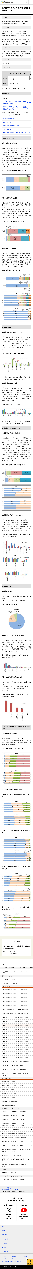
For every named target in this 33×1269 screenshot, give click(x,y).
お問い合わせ (5, 1259)
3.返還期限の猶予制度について (11, 125)
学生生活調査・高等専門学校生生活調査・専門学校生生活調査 (16, 971)
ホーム (3, 1188)
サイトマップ (5, 1256)
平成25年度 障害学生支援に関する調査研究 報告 (14, 1133)
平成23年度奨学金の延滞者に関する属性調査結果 (15, 1041)
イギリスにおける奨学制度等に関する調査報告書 (14, 1069)
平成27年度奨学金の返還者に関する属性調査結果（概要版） (15, 102)
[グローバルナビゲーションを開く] (31, 2)
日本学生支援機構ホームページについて (12, 1261)
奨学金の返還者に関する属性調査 (10, 983)
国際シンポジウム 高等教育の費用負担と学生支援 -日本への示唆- (16, 1074)
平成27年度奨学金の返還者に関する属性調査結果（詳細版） (15, 108)
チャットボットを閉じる (26, 1259)
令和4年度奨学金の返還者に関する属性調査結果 (15, 997)
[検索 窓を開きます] (26, 2)
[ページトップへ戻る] (30, 1267)
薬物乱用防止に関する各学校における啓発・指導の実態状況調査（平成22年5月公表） (16, 1150)
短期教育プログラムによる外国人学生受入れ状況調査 (15, 1085)
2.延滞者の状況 (7, 122)
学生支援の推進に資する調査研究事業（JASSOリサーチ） (15, 1180)
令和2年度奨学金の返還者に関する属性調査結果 (15, 1005)
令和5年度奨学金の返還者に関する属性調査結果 (15, 993)
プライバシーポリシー (17, 1259)
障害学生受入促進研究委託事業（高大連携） (13, 1141)
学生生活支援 (5, 1239)
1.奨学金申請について (8, 118)
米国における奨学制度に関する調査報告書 (12, 1065)
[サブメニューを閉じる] (32, 965)
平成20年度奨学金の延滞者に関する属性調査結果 (15, 1053)
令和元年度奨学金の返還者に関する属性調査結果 (15, 1009)
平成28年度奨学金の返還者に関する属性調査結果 (15, 1021)
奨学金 (3, 1230)
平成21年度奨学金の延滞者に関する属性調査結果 (15, 1049)
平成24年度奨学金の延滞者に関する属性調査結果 (15, 1037)
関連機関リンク (15, 1256)
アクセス (25, 1256)
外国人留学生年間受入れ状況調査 (10, 1093)
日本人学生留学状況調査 (8, 1089)
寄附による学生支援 (7, 1243)
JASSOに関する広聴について (9, 1172)
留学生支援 (4, 1235)
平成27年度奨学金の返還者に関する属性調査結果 (15, 1025)
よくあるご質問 (5, 1251)
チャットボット (29, 1263)
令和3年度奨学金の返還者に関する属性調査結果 (15, 1001)
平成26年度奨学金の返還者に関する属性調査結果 (15, 1029)
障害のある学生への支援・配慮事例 (11, 1129)
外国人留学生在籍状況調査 (8, 1081)
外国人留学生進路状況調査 (8, 1097)
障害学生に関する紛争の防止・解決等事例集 (13, 1119)
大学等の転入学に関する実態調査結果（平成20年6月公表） (15, 1159)
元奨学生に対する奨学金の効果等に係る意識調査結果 (15, 1061)
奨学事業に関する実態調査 (8, 979)
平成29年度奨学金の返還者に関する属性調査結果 (15, 1017)
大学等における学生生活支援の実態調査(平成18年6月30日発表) (16, 1165)
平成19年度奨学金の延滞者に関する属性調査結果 (15, 1057)
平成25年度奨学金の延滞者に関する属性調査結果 (15, 1033)
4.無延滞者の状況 (7, 129)
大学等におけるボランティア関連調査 (11, 1155)
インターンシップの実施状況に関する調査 (12, 1145)
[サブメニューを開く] (32, 972)
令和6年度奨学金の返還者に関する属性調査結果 (15, 989)
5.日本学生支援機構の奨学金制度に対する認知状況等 (16, 132)
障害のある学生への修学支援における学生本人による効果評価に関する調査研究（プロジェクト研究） (16, 1124)
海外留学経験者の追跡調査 (8, 1105)
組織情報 (4, 1247)
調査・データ (5, 964)
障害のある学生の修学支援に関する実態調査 (13, 1115)
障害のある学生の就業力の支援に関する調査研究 (14, 1137)
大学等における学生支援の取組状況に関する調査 (14, 1111)
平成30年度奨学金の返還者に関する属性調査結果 (15, 1013)
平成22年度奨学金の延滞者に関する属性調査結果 (15, 1045)
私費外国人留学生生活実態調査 (9, 1101)
